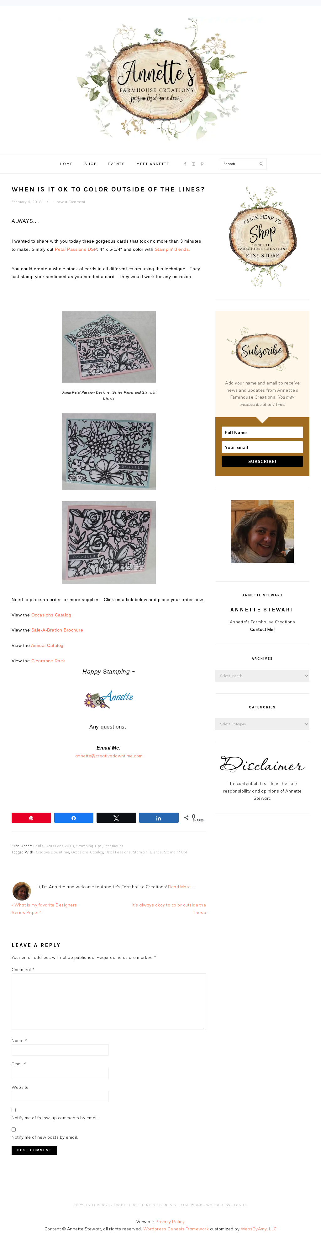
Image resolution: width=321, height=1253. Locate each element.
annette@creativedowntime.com (109, 755)
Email (19, 1063)
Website (20, 1087)
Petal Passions (118, 852)
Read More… (181, 886)
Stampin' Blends (147, 852)
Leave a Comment (70, 202)
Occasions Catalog (51, 614)
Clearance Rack (48, 660)
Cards (38, 846)
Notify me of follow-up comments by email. (55, 1117)
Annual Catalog (47, 645)
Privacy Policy (170, 1221)
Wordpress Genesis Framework (176, 1228)
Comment (23, 969)
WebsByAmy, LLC (259, 1228)
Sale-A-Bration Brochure (57, 629)
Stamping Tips (89, 846)
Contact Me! (262, 629)
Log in (240, 1205)
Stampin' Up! (175, 852)
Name (19, 1040)
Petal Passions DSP (76, 249)
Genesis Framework (181, 1205)
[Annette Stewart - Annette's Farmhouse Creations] (160, 138)
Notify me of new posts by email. (45, 1137)
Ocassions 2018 (59, 846)
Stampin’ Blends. (172, 249)
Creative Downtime (52, 852)
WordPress (218, 1205)
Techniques (114, 846)
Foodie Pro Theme (133, 1205)
